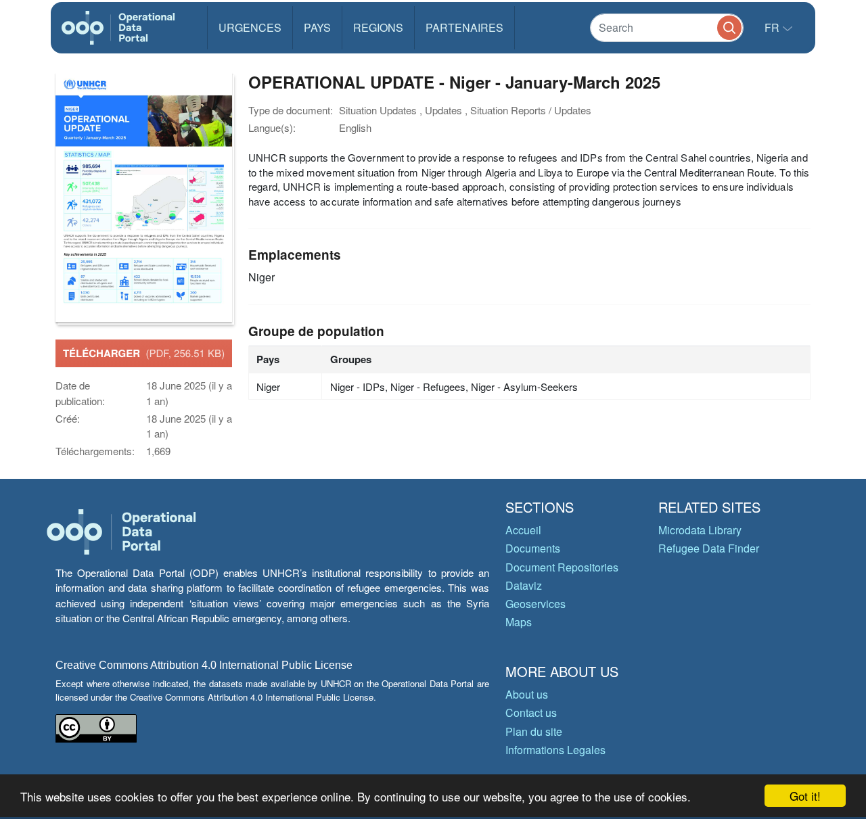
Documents (532, 548)
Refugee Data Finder (708, 548)
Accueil (523, 530)
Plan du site (533, 731)
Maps (518, 622)
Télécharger (144, 353)
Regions (378, 27)
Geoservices (535, 603)
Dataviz (523, 585)
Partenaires (464, 27)
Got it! (805, 795)
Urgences (250, 27)
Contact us (531, 712)
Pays (317, 27)
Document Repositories (561, 567)
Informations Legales (555, 749)
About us (526, 694)
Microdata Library (700, 530)
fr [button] (773, 27)
